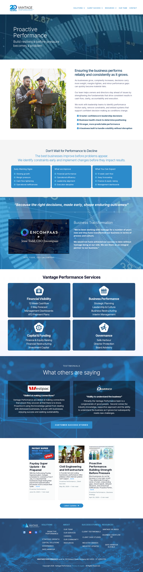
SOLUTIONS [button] (78, 8)
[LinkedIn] (24, 532)
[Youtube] (30, 532)
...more (37, 486)
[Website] (36, 532)
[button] (42, 473)
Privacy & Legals (78, 566)
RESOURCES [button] (110, 8)
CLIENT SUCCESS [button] (94, 8)
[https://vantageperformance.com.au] (22, 8)
